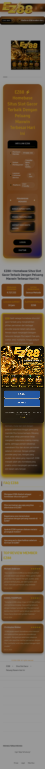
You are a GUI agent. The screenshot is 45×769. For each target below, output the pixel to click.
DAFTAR (22, 403)
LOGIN (21, 394)
